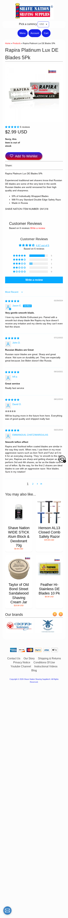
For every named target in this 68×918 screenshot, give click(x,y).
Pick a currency (28, 24)
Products (17, 43)
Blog (34, 670)
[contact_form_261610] (7, 910)
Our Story (29, 658)
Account (35, 33)
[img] (12, 301)
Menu (23, 33)
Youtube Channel (21, 666)
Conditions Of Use (44, 662)
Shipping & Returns (49, 658)
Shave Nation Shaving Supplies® (37, 679)
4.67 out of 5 (42, 245)
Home (8, 43)
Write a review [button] (34, 279)
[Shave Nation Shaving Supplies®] (34, 17)
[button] (12, 127)
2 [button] (33, 484)
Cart (46, 33)
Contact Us (13, 658)
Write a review (37, 228)
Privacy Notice (21, 662)
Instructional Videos (45, 666)
